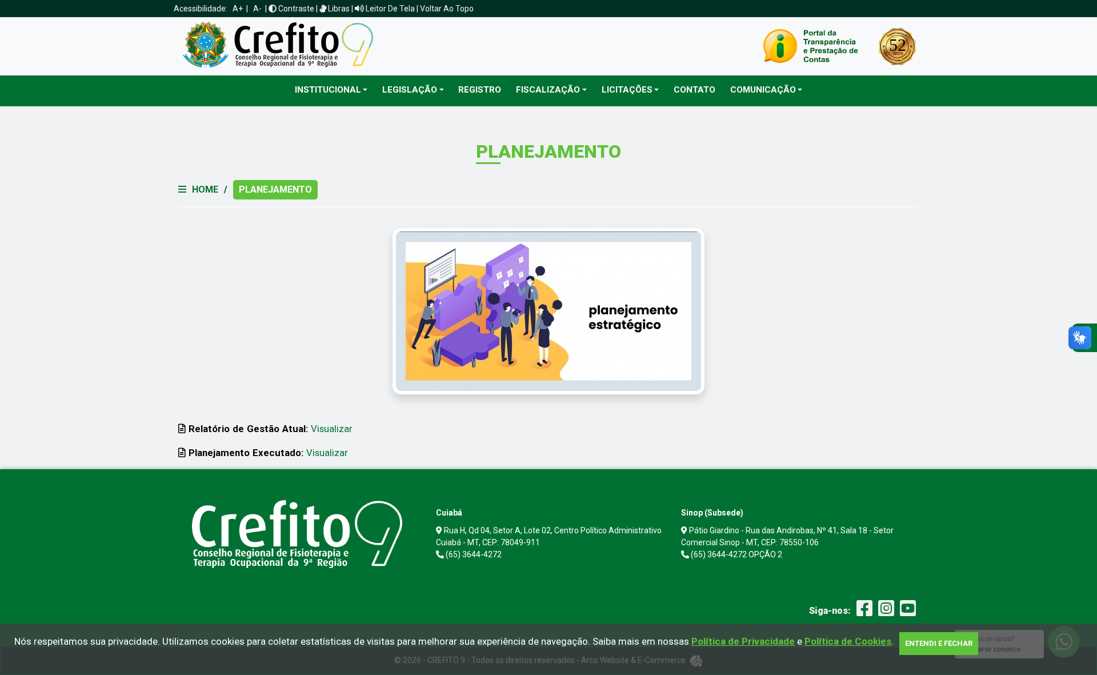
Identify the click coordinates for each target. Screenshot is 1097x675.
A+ (238, 8)
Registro (479, 90)
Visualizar (332, 428)
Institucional (328, 90)
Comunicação (763, 90)
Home (205, 189)
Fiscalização (548, 90)
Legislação (409, 90)
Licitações (627, 90)
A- (257, 8)
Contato (694, 90)
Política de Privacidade (743, 641)
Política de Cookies (847, 641)
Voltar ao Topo (447, 8)
